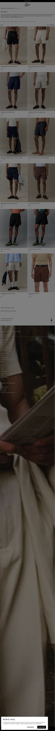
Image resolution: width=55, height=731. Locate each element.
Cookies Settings (30, 727)
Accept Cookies (41, 727)
